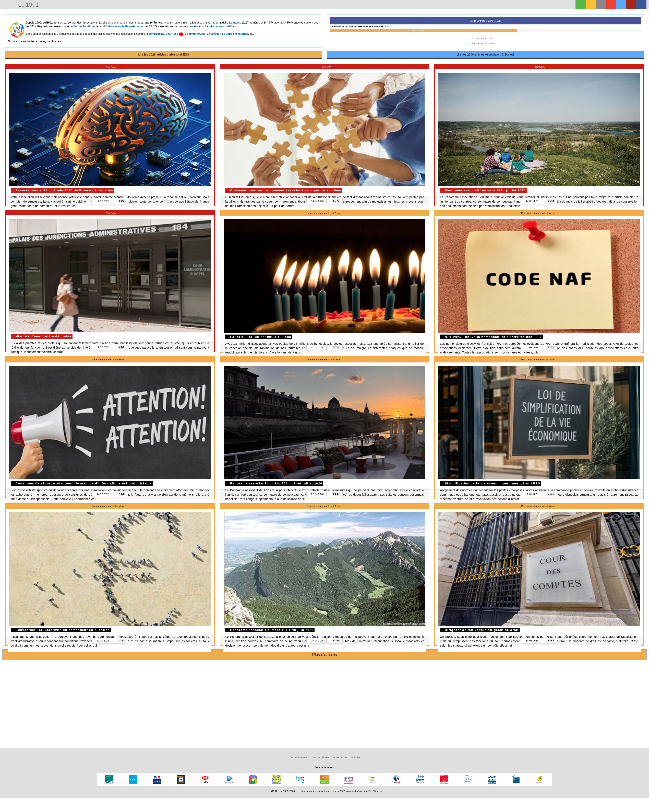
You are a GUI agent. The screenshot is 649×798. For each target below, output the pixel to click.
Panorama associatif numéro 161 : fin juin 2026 (271, 630)
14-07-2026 (103, 201)
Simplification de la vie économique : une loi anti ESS (492, 483)
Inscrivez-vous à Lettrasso (484, 38)
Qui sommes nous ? (299, 757)
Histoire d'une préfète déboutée (42, 336)
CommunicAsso (195, 33)
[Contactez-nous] (601, 4)
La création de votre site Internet (227, 33)
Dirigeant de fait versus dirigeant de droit (481, 630)
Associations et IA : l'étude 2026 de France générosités (63, 190)
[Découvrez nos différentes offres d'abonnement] (611, 4)
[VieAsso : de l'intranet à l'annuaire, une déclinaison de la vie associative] (641, 4)
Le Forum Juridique (82, 26)
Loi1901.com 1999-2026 (282, 791)
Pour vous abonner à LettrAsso (323, 213)
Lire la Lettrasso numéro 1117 (485, 20)
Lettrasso (235, 22)
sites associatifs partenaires (125, 26)
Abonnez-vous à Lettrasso (484, 43)
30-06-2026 (532, 494)
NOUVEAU (110, 67)
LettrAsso (172, 33)
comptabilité (156, 33)
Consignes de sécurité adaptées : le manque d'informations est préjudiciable (83, 483)
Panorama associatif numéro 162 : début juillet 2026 (275, 483)
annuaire (192, 26)
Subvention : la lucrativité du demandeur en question (62, 630)
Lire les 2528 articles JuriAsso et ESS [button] (163, 54)
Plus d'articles (324, 654)
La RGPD (355, 757)
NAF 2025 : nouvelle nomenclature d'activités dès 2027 (493, 337)
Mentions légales (320, 757)
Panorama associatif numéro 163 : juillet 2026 (485, 190)
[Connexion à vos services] (580, 4)
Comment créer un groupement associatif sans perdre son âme (285, 190)
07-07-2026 (317, 347)
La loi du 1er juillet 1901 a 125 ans (260, 337)
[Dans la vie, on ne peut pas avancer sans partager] (631, 4)
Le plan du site (340, 757)
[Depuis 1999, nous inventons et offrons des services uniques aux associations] (621, 4)
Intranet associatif (220, 26)
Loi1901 (27, 5)
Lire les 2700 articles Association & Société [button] (485, 54)
